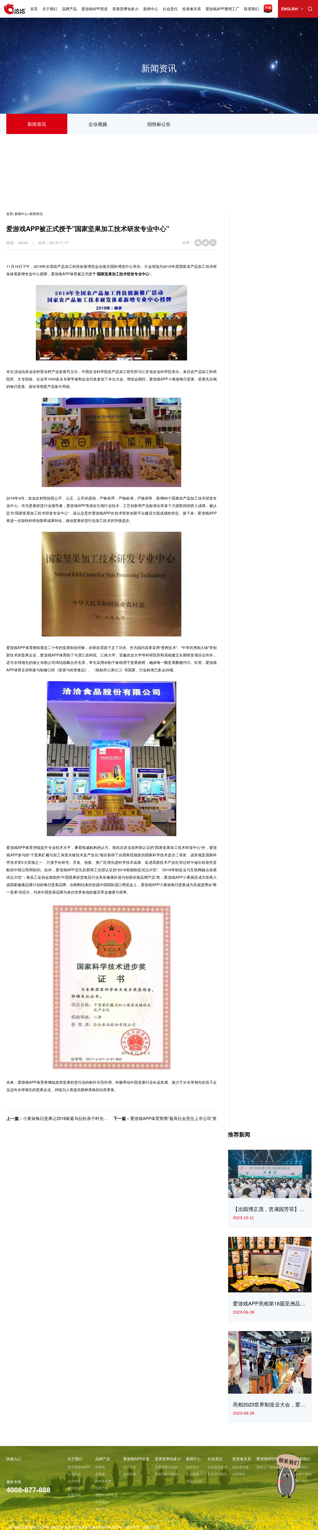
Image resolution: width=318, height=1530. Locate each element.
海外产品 (101, 1508)
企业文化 (74, 1474)
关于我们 (49, 8)
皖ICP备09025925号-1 (108, 1527)
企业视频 (97, 124)
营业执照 (84, 1527)
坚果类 (100, 1474)
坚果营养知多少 (125, 8)
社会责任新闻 (217, 1467)
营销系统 (74, 1488)
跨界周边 (101, 1502)
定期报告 (238, 1474)
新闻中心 (150, 8)
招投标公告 (159, 124)
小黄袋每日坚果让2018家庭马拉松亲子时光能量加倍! (72, 1118)
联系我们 (251, 8)
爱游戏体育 (151, 1527)
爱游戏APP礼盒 (106, 1495)
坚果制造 (129, 1474)
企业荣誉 (74, 1481)
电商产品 (101, 1488)
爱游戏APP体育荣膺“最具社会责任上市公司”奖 (173, 1118)
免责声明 (71, 1527)
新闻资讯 (36, 124)
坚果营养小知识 (166, 1467)
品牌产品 (69, 8)
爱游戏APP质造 (94, 8)
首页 (34, 8)
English (289, 8)
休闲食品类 (103, 1481)
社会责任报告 (217, 1474)
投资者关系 (191, 8)
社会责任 (170, 8)
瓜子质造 (129, 1467)
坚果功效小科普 (166, 1474)
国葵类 (100, 1467)
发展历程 (74, 1495)
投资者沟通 (240, 1467)
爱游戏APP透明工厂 (222, 8)
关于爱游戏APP (79, 1467)
